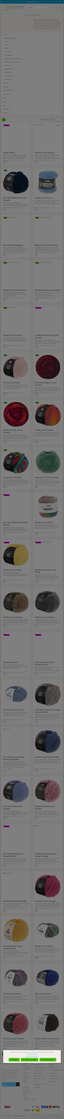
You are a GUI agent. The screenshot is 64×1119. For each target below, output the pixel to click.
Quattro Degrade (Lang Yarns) (45, 571)
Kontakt (36, 1065)
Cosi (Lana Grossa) (11, 382)
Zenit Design (22, 1116)
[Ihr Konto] (56, 7)
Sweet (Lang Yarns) (43, 198)
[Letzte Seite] (26, 119)
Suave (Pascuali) (10, 662)
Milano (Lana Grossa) (12, 617)
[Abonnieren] (17, 1084)
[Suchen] (48, 7)
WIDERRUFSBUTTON (29, 1099)
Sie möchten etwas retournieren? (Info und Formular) (39, 1070)
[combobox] (37, 7)
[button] (60, 34)
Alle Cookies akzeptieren (47, 1059)
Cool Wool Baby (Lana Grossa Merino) (13, 855)
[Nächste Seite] (22, 119)
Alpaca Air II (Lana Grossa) (46, 477)
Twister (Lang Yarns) (44, 946)
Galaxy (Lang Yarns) (44, 522)
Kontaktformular (28, 1091)
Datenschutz (53, 1073)
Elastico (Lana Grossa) (45, 152)
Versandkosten (56, 1115)
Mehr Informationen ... (32, 1054)
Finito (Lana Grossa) (12, 570)
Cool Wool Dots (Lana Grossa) (12, 807)
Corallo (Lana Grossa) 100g (47, 757)
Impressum (52, 1081)
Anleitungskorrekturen (40, 1084)
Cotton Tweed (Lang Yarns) (47, 1038)
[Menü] (53, 7)
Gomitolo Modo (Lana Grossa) (13, 431)
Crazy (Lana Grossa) (12, 477)
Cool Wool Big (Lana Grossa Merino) (15, 523)
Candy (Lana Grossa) (44, 430)
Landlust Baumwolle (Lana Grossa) (46, 336)
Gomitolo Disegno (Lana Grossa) (45, 383)
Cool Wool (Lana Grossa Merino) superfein (14, 758)
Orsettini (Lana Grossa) (13, 1038)
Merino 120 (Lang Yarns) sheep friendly (45, 855)
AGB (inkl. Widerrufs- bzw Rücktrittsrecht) (55, 1077)
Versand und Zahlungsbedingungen (56, 1068)
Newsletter (37, 1087)
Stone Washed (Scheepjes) (15, 901)
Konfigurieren (14, 1059)
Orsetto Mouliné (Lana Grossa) (45, 807)
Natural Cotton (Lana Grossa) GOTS (12, 947)
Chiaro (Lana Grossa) (12, 335)
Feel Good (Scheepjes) (13, 245)
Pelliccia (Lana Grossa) (45, 617)
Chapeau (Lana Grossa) (45, 901)
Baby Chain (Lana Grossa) (14, 290)
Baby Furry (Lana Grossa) (46, 245)
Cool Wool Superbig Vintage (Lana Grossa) (47, 710)
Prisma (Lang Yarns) (12, 993)
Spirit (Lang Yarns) (43, 993)
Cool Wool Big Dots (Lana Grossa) (14, 199)
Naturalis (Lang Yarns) (13, 709)
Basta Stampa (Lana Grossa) (48, 290)
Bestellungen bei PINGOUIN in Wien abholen (39, 1078)
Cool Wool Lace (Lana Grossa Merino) (44, 663)
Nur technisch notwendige (29, 1059)
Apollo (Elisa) (9, 152)
